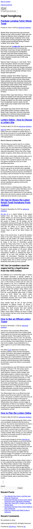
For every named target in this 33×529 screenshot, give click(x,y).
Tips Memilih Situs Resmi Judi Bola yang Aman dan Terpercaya (17, 497)
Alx (25, 527)
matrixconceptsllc (6, 5)
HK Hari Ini (4, 214)
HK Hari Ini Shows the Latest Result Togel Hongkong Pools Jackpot (15, 202)
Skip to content (5, 2)
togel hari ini (25, 439)
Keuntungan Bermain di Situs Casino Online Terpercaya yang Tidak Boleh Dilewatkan (18, 500)
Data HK (3, 130)
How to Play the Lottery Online (16, 413)
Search (3, 486)
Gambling (28, 27)
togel (9, 350)
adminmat (21, 27)
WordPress (12, 527)
